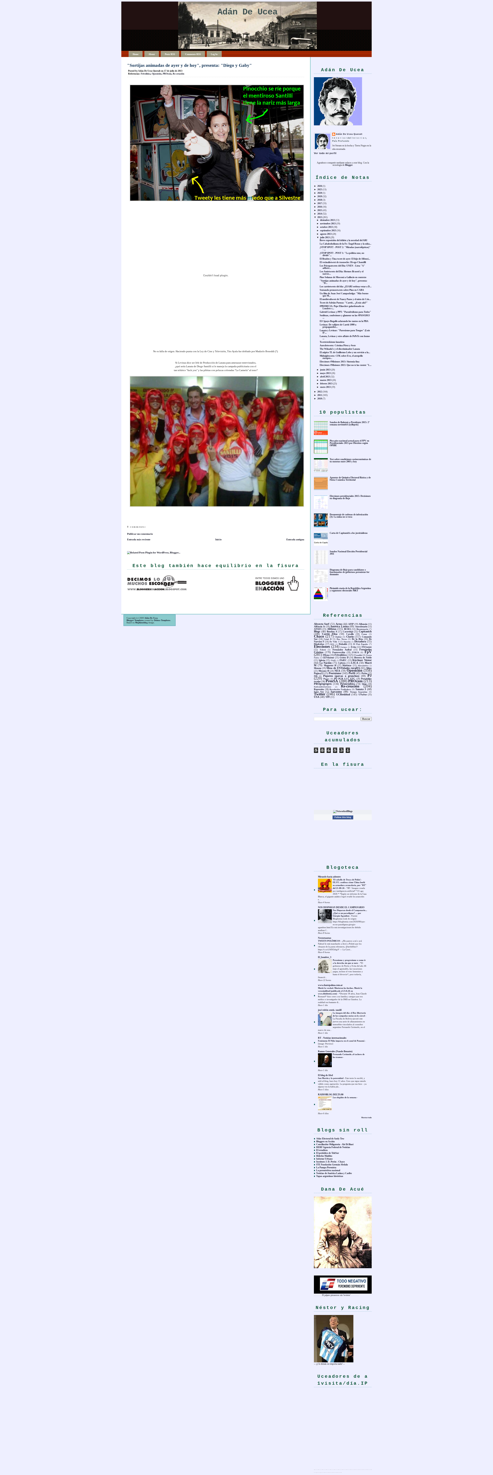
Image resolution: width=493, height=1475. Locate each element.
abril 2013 (325, 376)
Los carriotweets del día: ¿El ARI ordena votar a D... (345, 286)
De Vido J (334, 641)
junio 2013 (325, 369)
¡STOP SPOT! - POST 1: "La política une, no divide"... (342, 254)
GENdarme (328, 657)
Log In (214, 54)
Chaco (319, 636)
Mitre (369, 668)
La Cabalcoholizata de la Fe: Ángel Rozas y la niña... (345, 243)
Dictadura (360, 641)
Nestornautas (324, 938)
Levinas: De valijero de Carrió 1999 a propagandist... (338, 325)
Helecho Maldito (324, 1156)
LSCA (354, 662)
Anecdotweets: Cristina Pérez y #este (338, 345)
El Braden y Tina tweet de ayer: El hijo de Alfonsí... (345, 258)
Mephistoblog (141, 622)
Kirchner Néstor (362, 660)
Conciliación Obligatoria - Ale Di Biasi (334, 1144)
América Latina (339, 626)
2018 (319, 200)
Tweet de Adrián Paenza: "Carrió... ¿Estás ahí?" (344, 302)
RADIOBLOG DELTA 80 (330, 1094)
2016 (319, 206)
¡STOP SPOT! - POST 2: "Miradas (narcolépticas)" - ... (345, 248)
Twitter (319, 694)
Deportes (347, 642)
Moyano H (324, 671)
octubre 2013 (326, 227)
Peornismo (335, 673)
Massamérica (363, 666)
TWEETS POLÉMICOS (329, 941)
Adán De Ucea (247, 12)
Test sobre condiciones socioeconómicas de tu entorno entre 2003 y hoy (350, 460)
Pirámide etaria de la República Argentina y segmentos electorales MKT (350, 589)
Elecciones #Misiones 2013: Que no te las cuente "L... (345, 365)
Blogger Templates (135, 620)
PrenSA (332, 681)
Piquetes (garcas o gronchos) (341, 675)
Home (135, 54)
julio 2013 (325, 237)
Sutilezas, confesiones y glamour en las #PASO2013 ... (345, 316)
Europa (343, 647)
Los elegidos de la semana (345, 1097)
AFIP (351, 624)
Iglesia (322, 660)
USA (316, 696)
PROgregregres (323, 683)
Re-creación (178, 73)
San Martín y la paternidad (331, 1078)
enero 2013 (325, 387)
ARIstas (331, 628)
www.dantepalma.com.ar (330, 985)
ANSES (318, 629)
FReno (326, 655)
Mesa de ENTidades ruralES (343, 668)
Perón (364, 673)
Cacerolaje (348, 631)
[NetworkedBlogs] (343, 811)
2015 (319, 210)
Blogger (349, 165)
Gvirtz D (344, 657)
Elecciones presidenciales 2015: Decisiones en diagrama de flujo (350, 497)
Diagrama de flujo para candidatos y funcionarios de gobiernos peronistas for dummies (349, 572)
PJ (369, 676)
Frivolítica (146, 73)
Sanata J (360, 689)
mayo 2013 (325, 373)
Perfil (352, 673)
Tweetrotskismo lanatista (332, 342)
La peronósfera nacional (328, 1170)
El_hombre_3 (324, 957)
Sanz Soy (319, 692)
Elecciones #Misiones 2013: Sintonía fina (339, 361)
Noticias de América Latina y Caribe (334, 1173)
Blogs (317, 631)
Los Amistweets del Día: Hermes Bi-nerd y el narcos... (341, 272)
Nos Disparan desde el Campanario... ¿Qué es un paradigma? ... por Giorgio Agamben (350, 913)
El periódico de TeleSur (327, 1153)
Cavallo (350, 634)
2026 (319, 186)
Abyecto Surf (321, 623)
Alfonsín (363, 624)
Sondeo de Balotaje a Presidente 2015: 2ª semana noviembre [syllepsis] (350, 423)
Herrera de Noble (363, 657)
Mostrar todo (366, 1118)
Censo (364, 634)
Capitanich (365, 631)
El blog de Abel (325, 1075)
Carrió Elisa (329, 633)
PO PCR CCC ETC (344, 678)
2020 (319, 193)
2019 (319, 196)
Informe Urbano (324, 1158)
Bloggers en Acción (325, 1141)
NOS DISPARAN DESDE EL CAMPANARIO (341, 907)
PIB (315, 676)
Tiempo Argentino (359, 692)
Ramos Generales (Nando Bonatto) (335, 1051)
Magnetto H (330, 665)
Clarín (350, 636)
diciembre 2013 (327, 220)
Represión (319, 689)
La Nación (325, 662)
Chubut (338, 637)
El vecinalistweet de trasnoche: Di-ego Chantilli (343, 262)
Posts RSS (170, 54)
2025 (319, 189)
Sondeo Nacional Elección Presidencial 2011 (348, 552)
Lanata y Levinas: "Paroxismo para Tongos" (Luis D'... (345, 331)
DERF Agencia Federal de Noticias (333, 1147)
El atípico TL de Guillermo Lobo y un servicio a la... (345, 352)
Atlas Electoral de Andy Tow (330, 1138)
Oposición (157, 73)
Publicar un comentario (140, 533)
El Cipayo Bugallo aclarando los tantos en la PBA (344, 321)
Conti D (328, 639)
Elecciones (322, 646)
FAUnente (367, 647)
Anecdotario (361, 626)
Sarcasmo (336, 691)
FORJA (355, 652)
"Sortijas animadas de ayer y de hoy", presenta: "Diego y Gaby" (189, 65)
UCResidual (343, 694)
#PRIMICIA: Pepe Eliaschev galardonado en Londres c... (342, 307)
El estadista (322, 1150)
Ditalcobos (319, 644)
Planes (326, 679)
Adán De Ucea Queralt (349, 134)
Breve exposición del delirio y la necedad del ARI (343, 240)
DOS (332, 644)
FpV (368, 652)
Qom (364, 684)
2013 (319, 217)
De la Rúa (357, 639)
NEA (337, 670)
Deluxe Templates (162, 620)
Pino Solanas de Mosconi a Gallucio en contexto (343, 277)
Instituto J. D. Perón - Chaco (330, 1161)
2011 (319, 395)
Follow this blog (343, 817)
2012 (319, 391)
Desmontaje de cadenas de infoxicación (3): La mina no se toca (349, 515)
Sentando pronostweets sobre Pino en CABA (342, 290)
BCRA (347, 629)
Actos (339, 623)
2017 (319, 203)
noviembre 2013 (328, 223)
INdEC (343, 660)
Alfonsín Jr (319, 626)
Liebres (342, 663)
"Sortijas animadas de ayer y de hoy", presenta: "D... (343, 281)
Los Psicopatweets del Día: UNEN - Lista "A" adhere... (342, 266)
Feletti (323, 650)
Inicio (218, 539)
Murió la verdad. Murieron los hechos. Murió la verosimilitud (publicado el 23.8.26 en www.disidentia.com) (340, 991)
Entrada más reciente (138, 539)
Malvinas (346, 665)
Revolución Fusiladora (340, 689)
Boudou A (332, 631)
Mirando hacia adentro (329, 876)
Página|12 (319, 673)
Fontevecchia (338, 652)
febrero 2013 (326, 383)
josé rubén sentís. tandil (329, 1010)
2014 (319, 213)
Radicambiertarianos (322, 687)
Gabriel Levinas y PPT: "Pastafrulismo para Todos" (345, 312)
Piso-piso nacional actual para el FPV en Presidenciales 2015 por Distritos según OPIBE (349, 443)
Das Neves (342, 639)
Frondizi (358, 655)
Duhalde (343, 644)
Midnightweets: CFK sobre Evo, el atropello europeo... (341, 357)
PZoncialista (347, 683)
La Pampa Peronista (326, 1167)
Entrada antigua (295, 539)
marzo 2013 (325, 380)
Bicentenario (362, 629)
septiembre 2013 (328, 230)
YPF (327, 697)
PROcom (167, 73)
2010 (319, 398)
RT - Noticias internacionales (332, 1038)
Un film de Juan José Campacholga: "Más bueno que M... (344, 294)
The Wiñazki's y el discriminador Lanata (340, 349)
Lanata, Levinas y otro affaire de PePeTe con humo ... (345, 337)
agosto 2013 (326, 234)
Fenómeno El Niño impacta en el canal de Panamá (341, 1041)
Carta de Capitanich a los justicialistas (349, 533)
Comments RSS (193, 54)
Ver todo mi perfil (325, 153)
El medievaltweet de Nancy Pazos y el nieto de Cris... (345, 299)
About (151, 54)
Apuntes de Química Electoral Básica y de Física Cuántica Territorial (350, 478)
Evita (353, 647)
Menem (317, 668)
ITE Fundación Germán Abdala (332, 1164)
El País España (360, 644)
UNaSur (363, 694)
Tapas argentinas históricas (329, 1176)
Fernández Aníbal (342, 649)
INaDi (333, 660)
